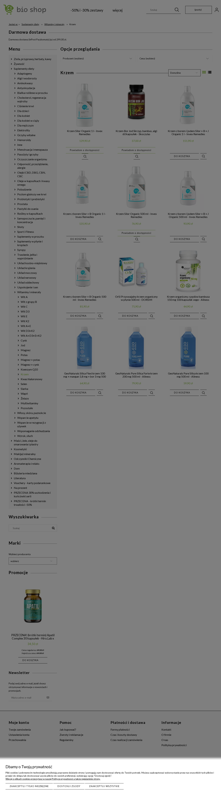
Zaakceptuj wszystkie (104, 786)
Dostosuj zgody (68, 786)
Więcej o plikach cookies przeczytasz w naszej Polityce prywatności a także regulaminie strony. (53, 779)
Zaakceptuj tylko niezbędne (29, 786)
